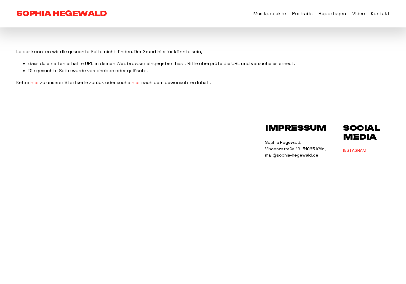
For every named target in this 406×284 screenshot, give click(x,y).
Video (358, 13)
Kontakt (380, 13)
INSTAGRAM (354, 150)
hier (34, 82)
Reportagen (332, 13)
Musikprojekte (270, 13)
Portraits (302, 13)
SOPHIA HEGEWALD (61, 13)
